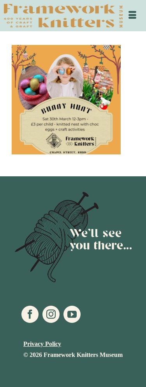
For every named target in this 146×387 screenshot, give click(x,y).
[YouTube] (72, 314)
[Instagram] (51, 314)
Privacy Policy (42, 343)
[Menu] (132, 15)
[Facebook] (30, 314)
